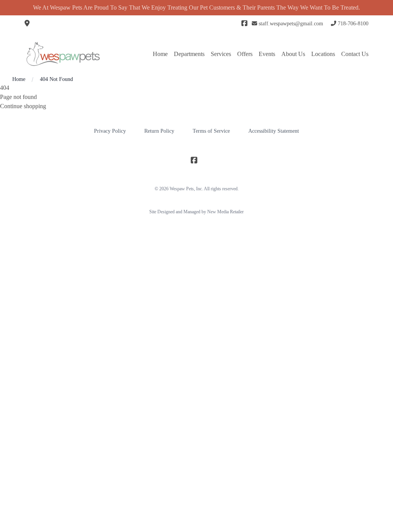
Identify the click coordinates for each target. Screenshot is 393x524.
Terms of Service (211, 131)
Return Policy (159, 131)
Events (267, 54)
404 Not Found (56, 79)
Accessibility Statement (273, 131)
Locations (323, 54)
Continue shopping (23, 106)
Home (160, 54)
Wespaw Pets (182, 188)
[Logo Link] (63, 53)
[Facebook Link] (244, 23)
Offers (245, 54)
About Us (293, 54)
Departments (189, 54)
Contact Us (354, 54)
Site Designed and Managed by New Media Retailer (196, 211)
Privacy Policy (110, 131)
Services (221, 54)
